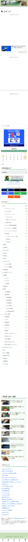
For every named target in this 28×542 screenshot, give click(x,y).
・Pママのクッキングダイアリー (9, 477)
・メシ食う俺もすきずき (7, 486)
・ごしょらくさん (5, 492)
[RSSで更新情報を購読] (14, 196)
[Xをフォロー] (20, 190)
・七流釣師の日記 (5, 490)
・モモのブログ (5, 512)
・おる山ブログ (5, 514)
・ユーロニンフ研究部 (6, 510)
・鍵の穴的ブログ (5, 497)
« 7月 (2, 164)
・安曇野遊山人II (5, 508)
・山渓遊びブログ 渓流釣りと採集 (9, 501)
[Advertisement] (14, 30)
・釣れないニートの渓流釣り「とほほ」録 (11, 503)
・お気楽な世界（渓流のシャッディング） (11, 481)
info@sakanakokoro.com (18, 518)
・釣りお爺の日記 (5, 488)
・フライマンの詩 (5, 495)
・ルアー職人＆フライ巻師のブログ (9, 479)
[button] (25, 126)
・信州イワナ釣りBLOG (7, 471)
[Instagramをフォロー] (7, 193)
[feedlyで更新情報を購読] (20, 193)
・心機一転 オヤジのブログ (8, 505)
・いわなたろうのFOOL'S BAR (8, 473)
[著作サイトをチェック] (7, 190)
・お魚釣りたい (5, 484)
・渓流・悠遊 (4, 475)
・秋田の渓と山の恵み (6, 499)
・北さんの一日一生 (6, 468)
